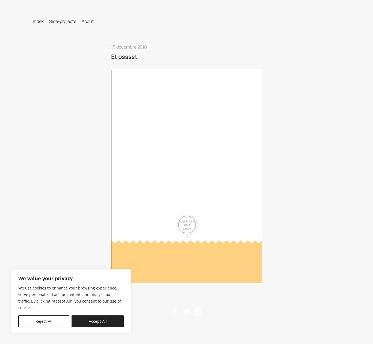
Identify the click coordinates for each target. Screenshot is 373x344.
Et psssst (124, 57)
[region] (71, 301)
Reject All (43, 321)
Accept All (98, 321)
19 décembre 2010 (129, 47)
